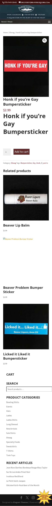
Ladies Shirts (11, 420)
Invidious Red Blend (14, 476)
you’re (45, 163)
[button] (44, 40)
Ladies (9, 415)
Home (5, 32)
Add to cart (22, 152)
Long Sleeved (12, 424)
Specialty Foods (13, 442)
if (41, 163)
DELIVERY (41, 15)
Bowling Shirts (12, 402)
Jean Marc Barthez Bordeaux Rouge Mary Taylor (26, 467)
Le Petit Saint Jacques (15, 481)
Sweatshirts (11, 446)
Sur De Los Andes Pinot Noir (18, 472)
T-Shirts (9, 450)
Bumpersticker (26, 163)
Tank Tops (10, 455)
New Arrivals (11, 428)
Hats (8, 411)
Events (9, 406)
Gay (34, 163)
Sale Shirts (11, 433)
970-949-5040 (29, 15)
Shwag (12, 32)
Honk (38, 163)
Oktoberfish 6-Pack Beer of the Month (22, 485)
